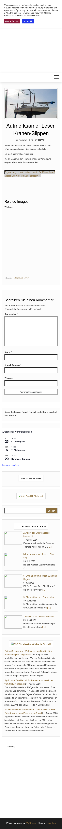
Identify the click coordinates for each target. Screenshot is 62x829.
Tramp (41, 139)
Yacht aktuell (34, 495)
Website (8, 377)
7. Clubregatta (18, 450)
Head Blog (51, 822)
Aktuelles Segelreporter (35, 643)
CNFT (31, 37)
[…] (50, 546)
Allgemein (19, 277)
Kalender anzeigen (10, 465)
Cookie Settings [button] (12, 21)
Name (8, 352)
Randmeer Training (20, 458)
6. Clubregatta (18, 441)
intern (27, 277)
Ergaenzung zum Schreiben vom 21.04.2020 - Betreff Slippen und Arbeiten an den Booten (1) (29, 174)
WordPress (31, 822)
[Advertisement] (31, 240)
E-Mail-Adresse (12, 365)
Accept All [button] (28, 21)
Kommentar (11, 314)
